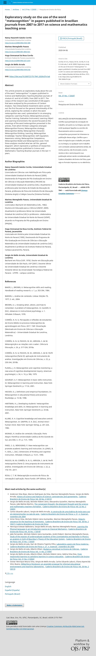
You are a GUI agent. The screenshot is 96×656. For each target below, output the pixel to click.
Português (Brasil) (12, 594)
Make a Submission (14, 605)
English (8, 586)
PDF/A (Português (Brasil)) (72, 38)
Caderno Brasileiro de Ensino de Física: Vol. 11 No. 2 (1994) (49, 550)
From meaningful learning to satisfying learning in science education (46, 555)
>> (12, 573)
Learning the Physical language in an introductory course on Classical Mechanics (49, 527)
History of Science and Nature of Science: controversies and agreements (47, 496)
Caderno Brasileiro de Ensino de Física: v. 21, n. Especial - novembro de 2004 (42, 546)
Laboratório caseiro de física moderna (72, 544)
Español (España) (12, 590)
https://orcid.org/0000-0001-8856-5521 (17, 52)
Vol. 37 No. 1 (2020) (29, 9)
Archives (16, 9)
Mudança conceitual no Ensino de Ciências (61, 549)
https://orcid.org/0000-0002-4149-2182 (17, 69)
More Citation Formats (68, 84)
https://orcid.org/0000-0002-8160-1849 (17, 43)
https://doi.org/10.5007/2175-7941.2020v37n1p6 (29, 76)
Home (7, 9)
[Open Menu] (5, 2)
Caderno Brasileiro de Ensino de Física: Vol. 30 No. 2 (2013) (48, 497)
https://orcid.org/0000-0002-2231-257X (17, 61)
